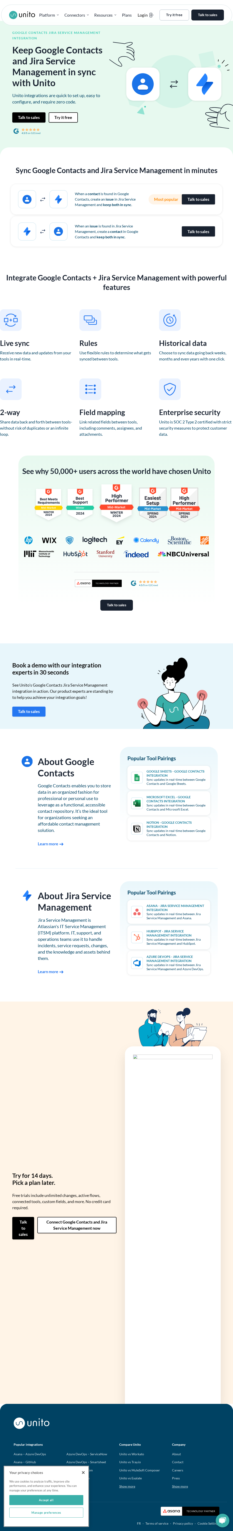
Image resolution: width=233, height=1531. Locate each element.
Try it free (63, 117)
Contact (177, 1462)
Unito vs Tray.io (130, 1462)
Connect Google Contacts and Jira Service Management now (76, 1225)
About (176, 1454)
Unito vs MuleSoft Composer (139, 1470)
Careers (177, 1470)
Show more (127, 1486)
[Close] (83, 1473)
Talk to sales (29, 117)
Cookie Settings (208, 1523)
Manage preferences (46, 1512)
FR (139, 1523)
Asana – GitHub (25, 1462)
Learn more (48, 843)
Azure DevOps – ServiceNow (86, 1454)
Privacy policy (183, 1523)
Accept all (46, 1500)
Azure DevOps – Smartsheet (86, 1462)
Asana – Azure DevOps (30, 1454)
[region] (46, 1496)
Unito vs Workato (131, 1454)
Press (176, 1478)
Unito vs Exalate (130, 1478)
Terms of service (156, 1523)
